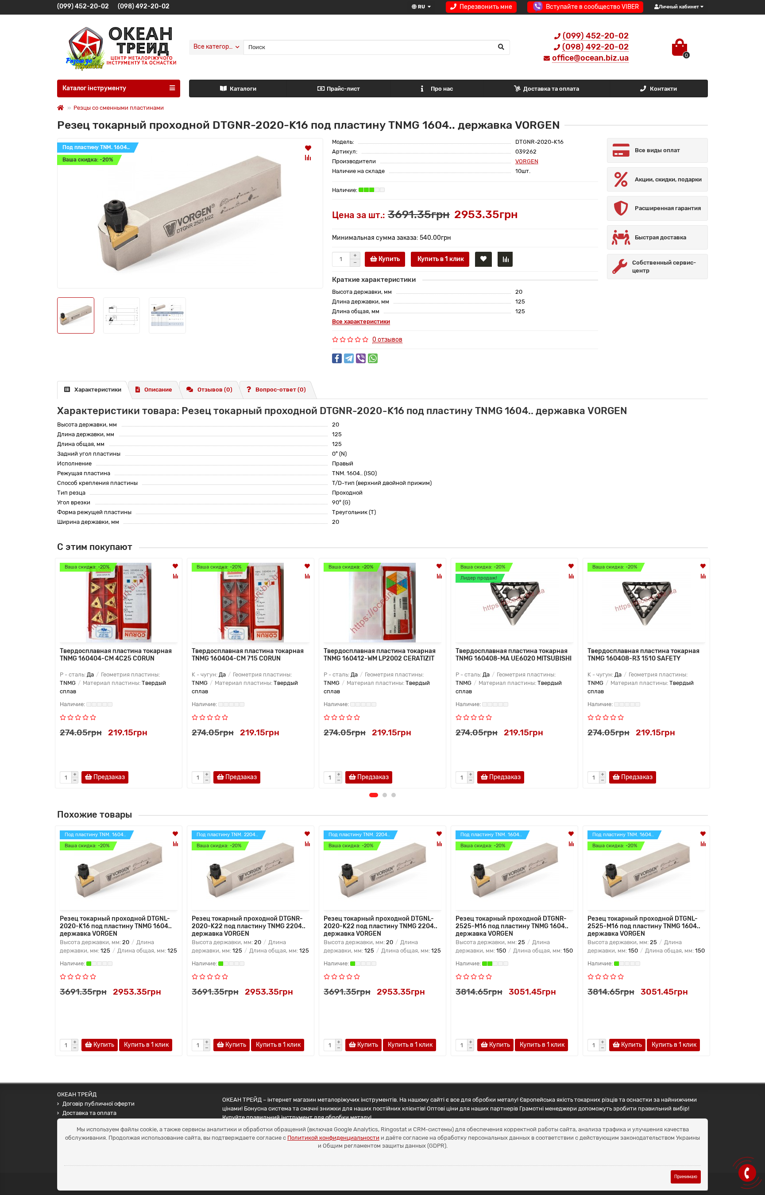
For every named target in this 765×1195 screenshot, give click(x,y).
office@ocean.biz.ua (590, 58)
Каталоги (243, 88)
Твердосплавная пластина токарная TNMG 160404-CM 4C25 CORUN (116, 654)
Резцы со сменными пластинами (118, 107)
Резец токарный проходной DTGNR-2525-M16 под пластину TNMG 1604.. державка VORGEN (512, 925)
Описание (158, 389)
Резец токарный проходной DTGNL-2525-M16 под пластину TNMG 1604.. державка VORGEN (643, 925)
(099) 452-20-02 (83, 6)
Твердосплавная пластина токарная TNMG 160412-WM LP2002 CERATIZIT (380, 654)
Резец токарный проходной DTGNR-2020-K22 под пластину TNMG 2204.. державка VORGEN (248, 925)
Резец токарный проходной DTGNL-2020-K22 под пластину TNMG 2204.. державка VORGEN (380, 925)
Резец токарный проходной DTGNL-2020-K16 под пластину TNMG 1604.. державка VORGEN (116, 925)
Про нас (442, 88)
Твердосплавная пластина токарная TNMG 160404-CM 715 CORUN (248, 654)
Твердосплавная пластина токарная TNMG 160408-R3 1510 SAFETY (643, 654)
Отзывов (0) (214, 389)
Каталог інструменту (94, 88)
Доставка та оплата (551, 88)
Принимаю (685, 1177)
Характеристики (97, 389)
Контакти (663, 88)
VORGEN (526, 161)
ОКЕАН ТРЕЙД (77, 1094)
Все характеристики (361, 321)
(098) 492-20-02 (144, 6)
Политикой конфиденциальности (333, 1137)
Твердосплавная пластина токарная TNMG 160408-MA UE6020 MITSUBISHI (514, 654)
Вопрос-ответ (280, 389)
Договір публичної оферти (98, 1103)
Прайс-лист (343, 88)
